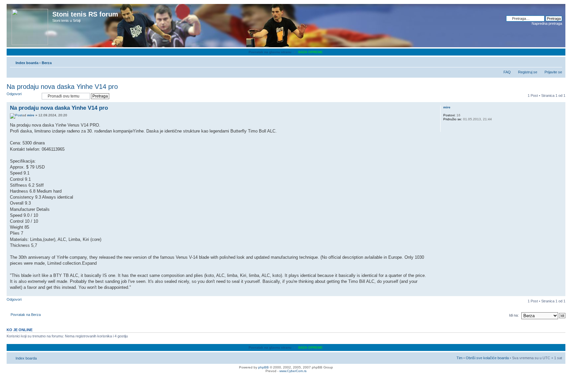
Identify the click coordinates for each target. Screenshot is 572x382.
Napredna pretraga (547, 23)
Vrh (560, 292)
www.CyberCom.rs (293, 371)
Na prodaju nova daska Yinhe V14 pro (62, 86)
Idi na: (514, 315)
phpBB (263, 367)
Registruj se (527, 72)
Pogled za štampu (547, 61)
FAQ (507, 72)
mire (30, 115)
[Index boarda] (30, 26)
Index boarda (27, 63)
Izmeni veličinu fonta (557, 61)
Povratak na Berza (26, 315)
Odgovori (14, 94)
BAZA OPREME (310, 52)
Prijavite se (553, 72)
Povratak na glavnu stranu (270, 52)
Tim (459, 358)
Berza (47, 63)
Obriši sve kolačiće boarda (487, 358)
